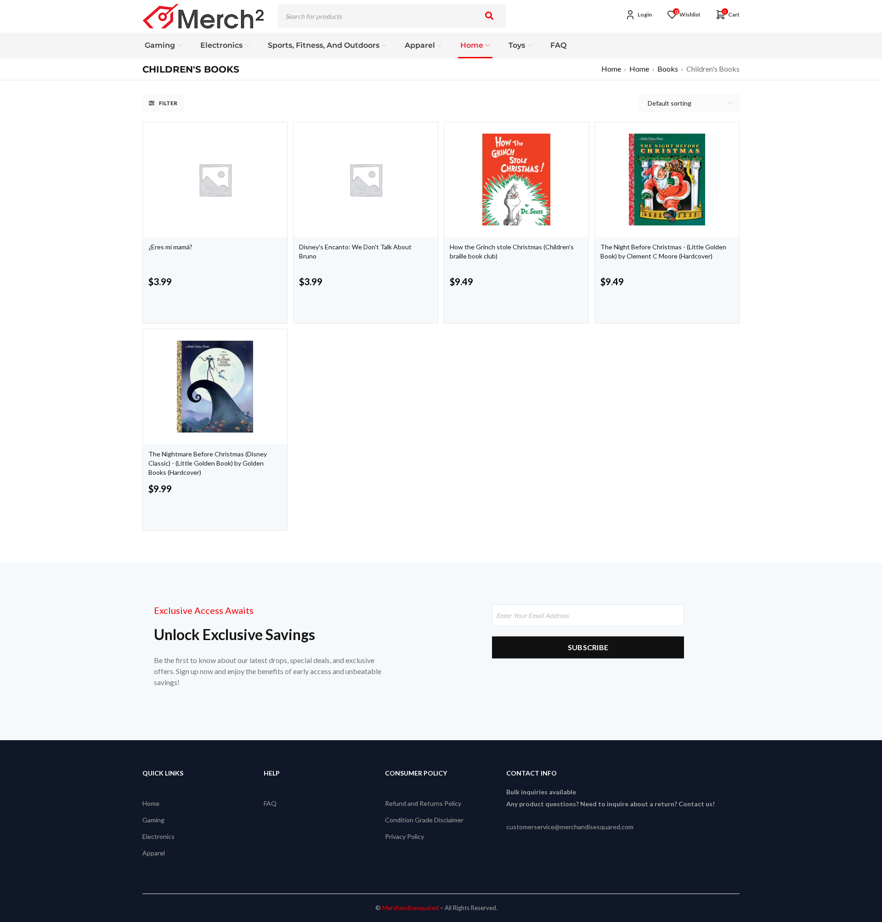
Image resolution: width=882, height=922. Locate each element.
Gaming (153, 820)
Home (611, 68)
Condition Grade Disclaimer (424, 820)
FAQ (270, 803)
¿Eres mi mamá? (170, 247)
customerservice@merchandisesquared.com (569, 827)
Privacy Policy (404, 836)
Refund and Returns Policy (423, 803)
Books (667, 68)
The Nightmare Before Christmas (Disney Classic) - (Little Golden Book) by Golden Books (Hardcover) (207, 463)
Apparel (153, 853)
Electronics (158, 836)
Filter (168, 103)
